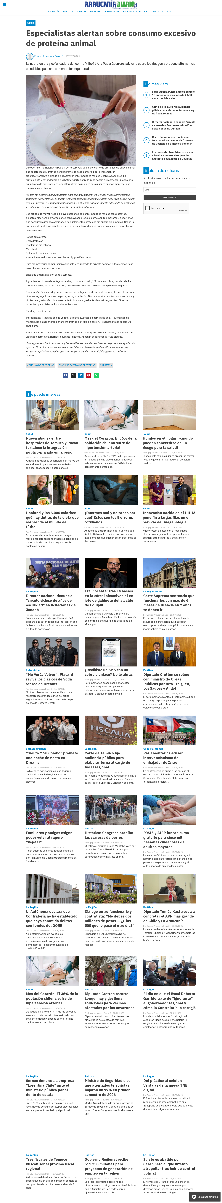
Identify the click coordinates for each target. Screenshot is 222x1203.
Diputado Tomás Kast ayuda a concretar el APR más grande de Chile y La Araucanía (169, 916)
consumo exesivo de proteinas (77, 365)
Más (169, 12)
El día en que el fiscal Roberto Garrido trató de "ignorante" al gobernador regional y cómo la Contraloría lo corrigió (169, 1000)
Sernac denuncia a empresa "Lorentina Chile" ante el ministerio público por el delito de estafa (50, 1087)
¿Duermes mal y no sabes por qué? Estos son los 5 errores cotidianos (109, 517)
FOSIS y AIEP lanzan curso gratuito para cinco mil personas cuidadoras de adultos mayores (166, 839)
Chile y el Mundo (153, 591)
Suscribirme (170, 197)
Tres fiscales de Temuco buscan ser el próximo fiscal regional (50, 1164)
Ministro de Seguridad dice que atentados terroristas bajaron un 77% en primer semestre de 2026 (107, 1087)
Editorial (96, 12)
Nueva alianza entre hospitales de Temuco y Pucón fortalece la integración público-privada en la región (52, 445)
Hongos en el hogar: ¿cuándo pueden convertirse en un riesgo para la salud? (168, 443)
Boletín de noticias (162, 170)
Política (68, 12)
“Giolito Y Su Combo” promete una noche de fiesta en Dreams (52, 758)
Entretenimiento (36, 749)
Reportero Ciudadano (135, 12)
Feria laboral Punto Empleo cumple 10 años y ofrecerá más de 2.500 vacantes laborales (173, 95)
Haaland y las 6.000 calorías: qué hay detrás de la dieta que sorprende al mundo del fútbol (52, 519)
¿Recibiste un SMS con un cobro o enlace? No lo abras (109, 672)
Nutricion (106, 365)
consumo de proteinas (40, 365)
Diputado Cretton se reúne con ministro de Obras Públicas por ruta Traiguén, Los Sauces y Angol (166, 681)
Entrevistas (112, 12)
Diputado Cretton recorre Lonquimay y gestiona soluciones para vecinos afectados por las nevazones (109, 1000)
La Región (54, 12)
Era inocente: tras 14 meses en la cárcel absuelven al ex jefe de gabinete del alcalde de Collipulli (109, 598)
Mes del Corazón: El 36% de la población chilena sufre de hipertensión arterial (110, 443)
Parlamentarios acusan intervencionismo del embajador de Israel (163, 758)
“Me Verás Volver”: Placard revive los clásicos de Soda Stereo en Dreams (49, 679)
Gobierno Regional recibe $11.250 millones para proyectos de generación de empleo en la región (109, 1166)
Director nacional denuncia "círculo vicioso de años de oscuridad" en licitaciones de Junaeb (51, 602)
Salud (30, 22)
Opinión (82, 12)
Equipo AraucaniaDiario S (48, 56)
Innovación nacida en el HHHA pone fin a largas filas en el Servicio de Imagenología (169, 517)
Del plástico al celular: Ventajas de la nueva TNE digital (165, 1085)
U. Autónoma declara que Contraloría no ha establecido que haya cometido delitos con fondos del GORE (51, 918)
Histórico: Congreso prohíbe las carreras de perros (109, 835)
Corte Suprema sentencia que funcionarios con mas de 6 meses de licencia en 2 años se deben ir (169, 602)
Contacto (157, 12)
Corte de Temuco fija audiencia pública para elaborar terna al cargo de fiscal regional (107, 760)
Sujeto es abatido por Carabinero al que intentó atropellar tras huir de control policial (169, 1166)
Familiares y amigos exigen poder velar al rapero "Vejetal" (49, 837)
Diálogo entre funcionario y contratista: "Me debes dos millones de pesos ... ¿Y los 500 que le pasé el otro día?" (109, 918)
